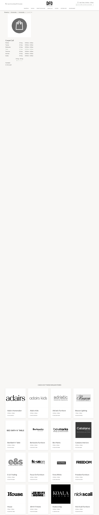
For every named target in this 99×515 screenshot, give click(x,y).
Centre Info (64, 8)
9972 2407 (9, 65)
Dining (32, 8)
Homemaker (72, 8)
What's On (50, 8)
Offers (56, 8)
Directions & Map (41, 8)
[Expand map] (65, 194)
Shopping (26, 8)
